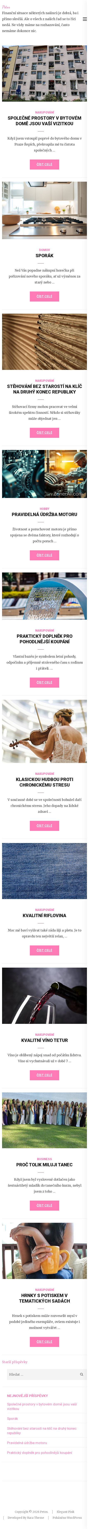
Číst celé (44, 164)
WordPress (74, 1518)
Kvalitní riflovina (44, 915)
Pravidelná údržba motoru (44, 514)
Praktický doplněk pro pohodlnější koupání (39, 1453)
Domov (44, 250)
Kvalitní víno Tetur (44, 1040)
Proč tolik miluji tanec (44, 1164)
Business (44, 1159)
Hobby (44, 508)
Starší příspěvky (15, 1362)
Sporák (44, 255)
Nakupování (44, 112)
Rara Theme (35, 1518)
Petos (6, 7)
